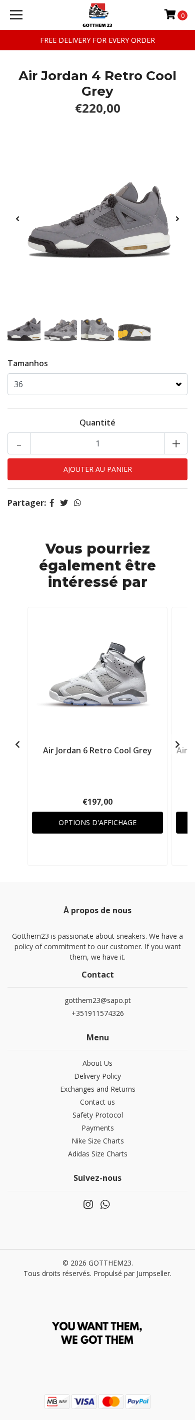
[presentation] (18, 219)
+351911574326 (98, 1013)
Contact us (97, 1102)
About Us (97, 1063)
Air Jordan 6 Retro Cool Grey (97, 750)
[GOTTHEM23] (98, 15)
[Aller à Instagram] (88, 1206)
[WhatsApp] (105, 1206)
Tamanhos (28, 363)
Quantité (98, 422)
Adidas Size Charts (98, 1153)
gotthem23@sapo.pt (97, 1000)
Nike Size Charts (98, 1140)
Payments (98, 1128)
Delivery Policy (97, 1076)
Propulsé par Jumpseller (132, 1273)
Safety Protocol (97, 1115)
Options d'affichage (97, 822)
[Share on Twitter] (64, 502)
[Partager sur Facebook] (52, 502)
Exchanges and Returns (98, 1089)
